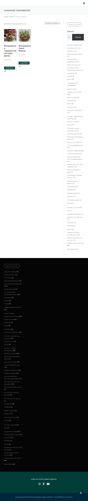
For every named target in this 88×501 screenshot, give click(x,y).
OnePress (60, 497)
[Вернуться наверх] (81, 493)
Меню (83, 3)
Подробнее (9, 68)
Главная (6, 16)
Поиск (70, 31)
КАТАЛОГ (11, 16)
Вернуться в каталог (74, 24)
